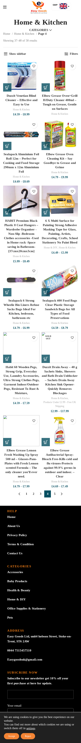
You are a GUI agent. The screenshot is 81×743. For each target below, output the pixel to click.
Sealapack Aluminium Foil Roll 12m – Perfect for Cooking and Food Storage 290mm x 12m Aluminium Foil (21, 163)
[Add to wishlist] (33, 66)
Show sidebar (17, 53)
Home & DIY (51, 247)
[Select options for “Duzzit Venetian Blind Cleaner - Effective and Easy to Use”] (7, 87)
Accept (11, 736)
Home (7, 33)
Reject (28, 736)
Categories (38, 30)
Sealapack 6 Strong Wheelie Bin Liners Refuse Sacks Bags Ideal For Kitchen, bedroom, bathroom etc (21, 309)
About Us (13, 526)
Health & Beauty (18, 590)
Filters (74, 53)
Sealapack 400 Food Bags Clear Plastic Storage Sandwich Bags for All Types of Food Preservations (59, 309)
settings (30, 728)
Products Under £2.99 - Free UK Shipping (59, 404)
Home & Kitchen (24, 33)
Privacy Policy (17, 535)
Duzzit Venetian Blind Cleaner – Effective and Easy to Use (21, 100)
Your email (14, 705)
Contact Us (14, 553)
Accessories (15, 572)
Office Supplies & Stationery (26, 608)
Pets (10, 617)
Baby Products (17, 581)
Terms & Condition (20, 544)
